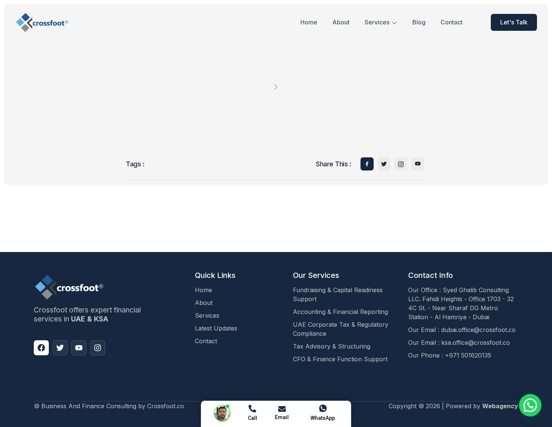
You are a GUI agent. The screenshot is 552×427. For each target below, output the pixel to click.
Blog (418, 22)
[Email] (282, 409)
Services (377, 22)
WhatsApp (323, 418)
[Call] (252, 408)
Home (308, 22)
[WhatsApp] (323, 408)
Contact (451, 22)
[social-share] (367, 163)
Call (252, 418)
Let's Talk (514, 22)
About (341, 22)
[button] (530, 405)
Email (282, 417)
